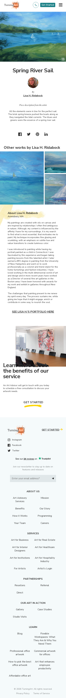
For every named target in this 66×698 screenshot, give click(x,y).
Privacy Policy (22, 693)
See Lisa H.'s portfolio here (33, 312)
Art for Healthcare (45, 547)
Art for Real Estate (44, 540)
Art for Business (20, 540)
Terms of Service (41, 693)
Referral (44, 585)
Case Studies (45, 609)
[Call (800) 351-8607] (36, 5)
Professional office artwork (20, 652)
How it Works (19, 516)
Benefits (20, 508)
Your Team (20, 523)
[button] (60, 5)
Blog (19, 633)
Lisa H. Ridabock (33, 95)
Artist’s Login (44, 568)
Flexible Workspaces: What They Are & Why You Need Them (44, 638)
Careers (45, 523)
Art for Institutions (20, 558)
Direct (20, 592)
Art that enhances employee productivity (44, 665)
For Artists (20, 568)
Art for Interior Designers (20, 549)
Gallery (20, 609)
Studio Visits (20, 616)
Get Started (48, 5)
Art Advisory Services (20, 499)
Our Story (45, 508)
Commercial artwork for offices (45, 652)
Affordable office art (20, 675)
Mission (45, 498)
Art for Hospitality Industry (45, 559)
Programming (45, 516)
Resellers (20, 585)
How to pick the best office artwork (19, 663)
